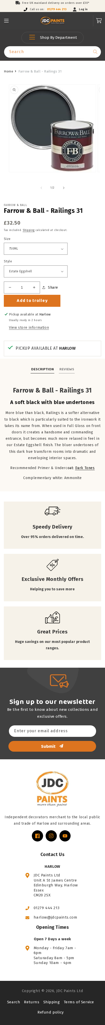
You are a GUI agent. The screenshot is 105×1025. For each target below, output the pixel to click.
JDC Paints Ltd (69, 991)
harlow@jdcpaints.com (55, 917)
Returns (31, 1002)
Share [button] (53, 287)
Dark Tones (85, 468)
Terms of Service (79, 1002)
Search (13, 1002)
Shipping (29, 230)
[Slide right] (63, 187)
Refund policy (50, 1012)
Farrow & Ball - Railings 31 (39, 71)
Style (8, 261)
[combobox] (52, 52)
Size (7, 239)
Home (8, 71)
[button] (6, 20)
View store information (29, 327)
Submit (48, 746)
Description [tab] (42, 369)
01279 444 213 (57, 9)
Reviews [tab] (66, 369)
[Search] (95, 51)
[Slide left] (41, 187)
